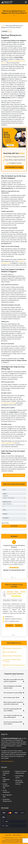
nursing (3, 403)
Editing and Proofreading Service (15, 665)
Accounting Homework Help (6, 773)
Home (3, 25)
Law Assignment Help (6, 779)
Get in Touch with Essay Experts (14, 475)
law (7, 403)
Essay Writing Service (19, 776)
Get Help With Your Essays (14, 167)
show (9, 31)
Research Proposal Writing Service (13, 660)
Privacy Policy (8, 835)
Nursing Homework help (6, 785)
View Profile (9, 625)
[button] (12, 577)
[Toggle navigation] (26, 2)
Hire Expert (18, 625)
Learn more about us (7, 761)
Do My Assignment (10, 652)
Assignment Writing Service (13, 648)
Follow (6, 821)
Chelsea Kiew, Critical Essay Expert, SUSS (16, 593)
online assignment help (8, 443)
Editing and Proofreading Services (19, 782)
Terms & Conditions (17, 835)
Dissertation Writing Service (13, 656)
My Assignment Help (7, 795)
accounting (12, 403)
